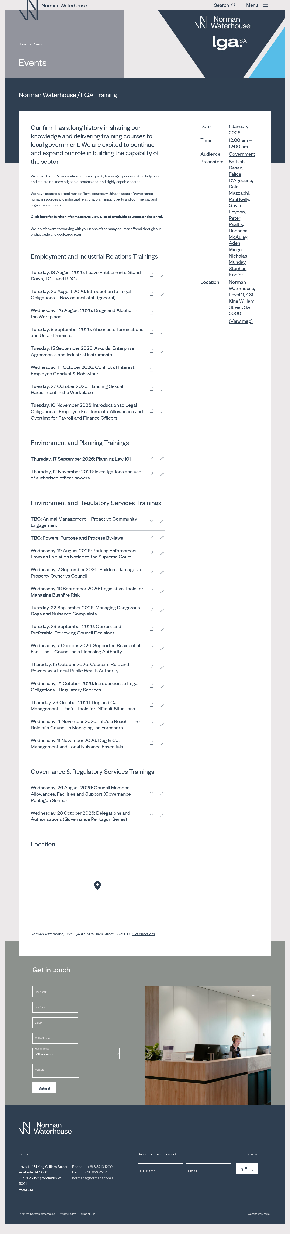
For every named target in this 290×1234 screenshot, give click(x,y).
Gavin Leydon (237, 208)
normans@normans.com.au (93, 1177)
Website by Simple (259, 1214)
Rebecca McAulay (238, 233)
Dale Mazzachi (239, 189)
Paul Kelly (239, 199)
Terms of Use (87, 1214)
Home (22, 44)
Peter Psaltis (236, 221)
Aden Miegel (236, 246)
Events (38, 44)
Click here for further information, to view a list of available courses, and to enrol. (97, 216)
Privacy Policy (67, 1214)
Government (242, 154)
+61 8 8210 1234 (95, 1171)
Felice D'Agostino (240, 177)
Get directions (143, 933)
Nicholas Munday (238, 258)
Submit (44, 1087)
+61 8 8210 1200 (100, 1166)
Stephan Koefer (237, 271)
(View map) (241, 321)
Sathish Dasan (237, 164)
